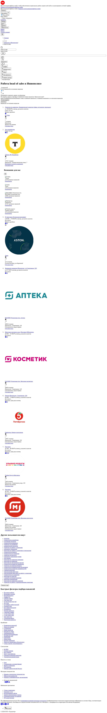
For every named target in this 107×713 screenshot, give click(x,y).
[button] (2, 29)
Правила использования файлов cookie (29, 8)
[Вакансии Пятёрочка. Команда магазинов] (55, 417)
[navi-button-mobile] (2, 34)
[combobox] (8, 49)
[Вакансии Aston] (55, 240)
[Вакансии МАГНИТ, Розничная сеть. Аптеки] (55, 295)
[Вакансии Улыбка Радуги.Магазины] (55, 464)
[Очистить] (3, 53)
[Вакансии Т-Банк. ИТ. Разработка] (55, 144)
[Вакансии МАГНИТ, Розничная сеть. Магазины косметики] (55, 359)
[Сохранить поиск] (2, 57)
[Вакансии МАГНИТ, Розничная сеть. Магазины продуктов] (55, 507)
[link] (3, 25)
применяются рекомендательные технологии (34, 700)
